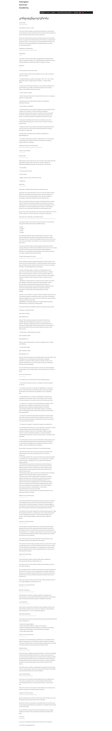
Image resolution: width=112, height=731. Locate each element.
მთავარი (42, 12)
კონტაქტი (76, 12)
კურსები (53, 12)
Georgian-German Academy (24, 5)
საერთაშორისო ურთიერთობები (64, 12)
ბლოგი (48, 12)
